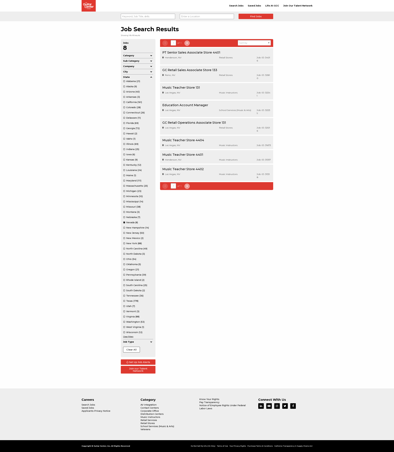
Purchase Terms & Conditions (260, 446)
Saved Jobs (254, 5)
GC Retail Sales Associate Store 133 (189, 70)
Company (128, 66)
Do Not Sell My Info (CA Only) (203, 446)
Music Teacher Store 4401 (182, 154)
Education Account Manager (185, 105)
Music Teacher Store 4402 (183, 169)
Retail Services (149, 420)
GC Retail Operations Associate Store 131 (194, 122)
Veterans (145, 429)
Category (128, 55)
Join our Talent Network (138, 369)
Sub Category (131, 61)
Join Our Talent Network (297, 5)
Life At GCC (272, 5)
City (125, 71)
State (126, 77)
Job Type (128, 341)
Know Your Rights (209, 399)
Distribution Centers (152, 414)
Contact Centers (150, 407)
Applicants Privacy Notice (96, 411)
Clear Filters (128, 337)
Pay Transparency (209, 402)
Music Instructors (150, 417)
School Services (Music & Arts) (157, 426)
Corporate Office (150, 411)
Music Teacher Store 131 (181, 87)
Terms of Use (222, 446)
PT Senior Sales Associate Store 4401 (191, 52)
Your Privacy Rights (237, 446)
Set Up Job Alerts (139, 362)
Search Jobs (236, 5)
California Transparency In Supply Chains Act (293, 446)
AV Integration (149, 404)
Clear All (131, 349)
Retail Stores (148, 423)
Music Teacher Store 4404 (183, 140)
